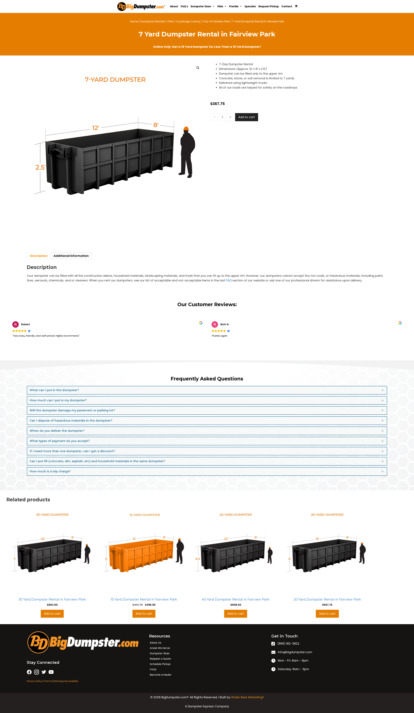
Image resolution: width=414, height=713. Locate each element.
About (174, 6)
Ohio (220, 6)
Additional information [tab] (71, 256)
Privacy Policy (34, 681)
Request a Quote (160, 659)
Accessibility (71, 681)
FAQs (153, 669)
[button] (198, 68)
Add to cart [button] (52, 614)
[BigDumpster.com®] (142, 6)
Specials (250, 6)
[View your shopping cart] (296, 6)
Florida (233, 6)
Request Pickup (268, 6)
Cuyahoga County (188, 21)
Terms (47, 681)
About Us (155, 643)
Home (134, 21)
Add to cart (246, 117)
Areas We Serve (160, 648)
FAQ (229, 280)
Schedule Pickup (160, 664)
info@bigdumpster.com (295, 652)
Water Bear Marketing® (247, 697)
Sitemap (58, 681)
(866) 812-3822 (288, 643)
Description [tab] (39, 256)
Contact (286, 6)
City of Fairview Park (216, 21)
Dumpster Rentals (153, 21)
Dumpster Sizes (201, 6)
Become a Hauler (161, 675)
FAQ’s (184, 6)
